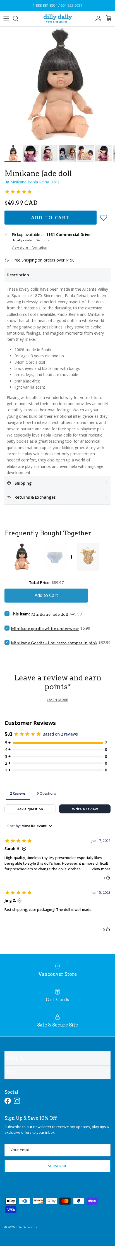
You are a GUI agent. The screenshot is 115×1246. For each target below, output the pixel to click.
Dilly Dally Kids (26, 1227)
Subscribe (57, 1166)
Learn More (57, 700)
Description (18, 274)
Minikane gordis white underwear (45, 628)
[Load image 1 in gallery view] (57, 84)
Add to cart (50, 217)
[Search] (18, 18)
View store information (29, 247)
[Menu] (6, 18)
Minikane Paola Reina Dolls (34, 182)
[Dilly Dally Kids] (57, 19)
